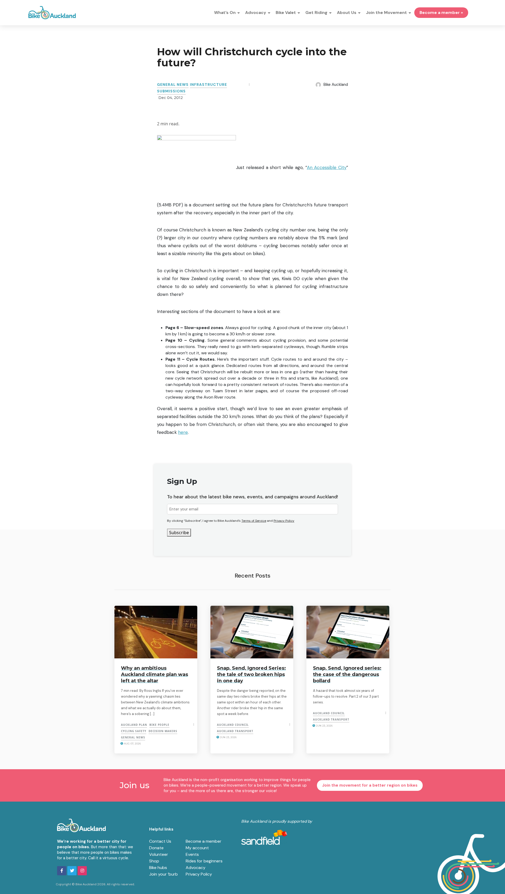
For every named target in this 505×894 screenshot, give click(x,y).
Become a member (203, 841)
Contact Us (160, 841)
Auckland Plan (134, 725)
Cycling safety (133, 731)
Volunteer (158, 854)
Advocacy (195, 867)
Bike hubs (158, 867)
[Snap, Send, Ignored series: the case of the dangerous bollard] (347, 632)
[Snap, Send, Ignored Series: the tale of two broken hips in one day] (251, 632)
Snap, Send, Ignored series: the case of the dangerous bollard (347, 674)
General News (173, 84)
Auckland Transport (235, 731)
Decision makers (163, 731)
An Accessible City (327, 167)
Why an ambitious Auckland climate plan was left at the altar (154, 674)
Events (192, 854)
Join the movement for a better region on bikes (369, 785)
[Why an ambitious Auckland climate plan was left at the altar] (155, 632)
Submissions (171, 91)
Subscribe (179, 532)
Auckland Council (233, 725)
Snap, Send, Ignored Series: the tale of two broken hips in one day (251, 674)
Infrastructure (208, 84)
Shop (154, 861)
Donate (156, 848)
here (183, 432)
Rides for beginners (204, 861)
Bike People (159, 725)
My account (197, 848)
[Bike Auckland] (52, 12)
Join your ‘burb (163, 874)
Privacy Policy (284, 521)
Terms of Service (253, 521)
